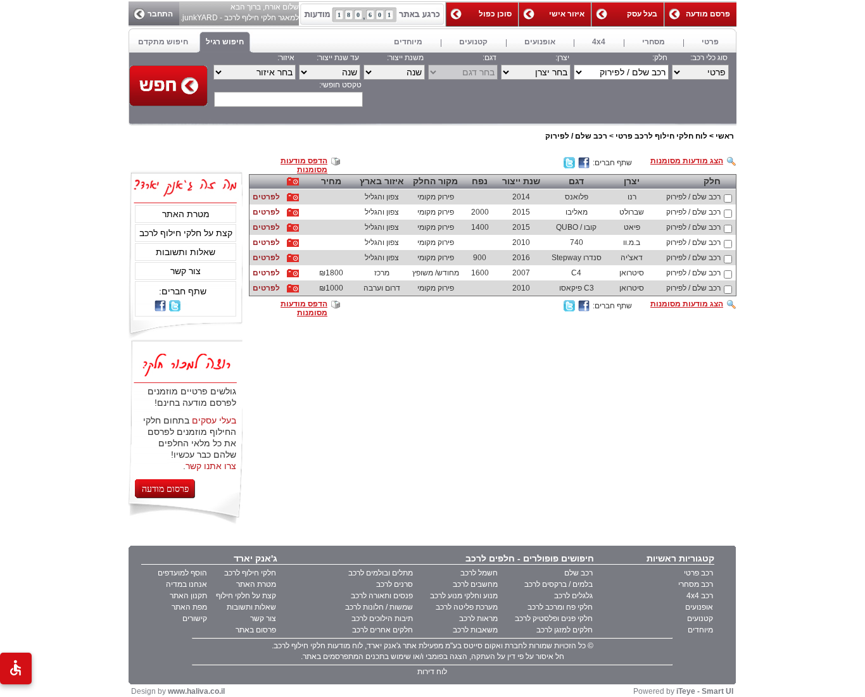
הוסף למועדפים (182, 572)
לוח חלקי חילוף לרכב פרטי (661, 136)
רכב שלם (578, 572)
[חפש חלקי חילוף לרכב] (168, 85)
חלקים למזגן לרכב (564, 629)
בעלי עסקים (214, 420)
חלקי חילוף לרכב (250, 572)
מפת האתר (189, 607)
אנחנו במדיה (186, 584)
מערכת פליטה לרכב (467, 607)
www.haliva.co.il (196, 691)
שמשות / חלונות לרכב (379, 607)
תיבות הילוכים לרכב (382, 618)
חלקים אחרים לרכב (382, 629)
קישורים (194, 618)
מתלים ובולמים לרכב (380, 572)
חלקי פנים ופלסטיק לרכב (554, 618)
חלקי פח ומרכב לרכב (560, 607)
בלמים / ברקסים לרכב (558, 584)
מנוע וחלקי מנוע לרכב (464, 595)
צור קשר (185, 271)
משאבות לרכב (475, 629)
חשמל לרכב (479, 572)
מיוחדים (700, 629)
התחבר (160, 13)
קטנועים (700, 618)
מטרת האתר (186, 214)
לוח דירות (432, 671)
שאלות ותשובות (185, 252)
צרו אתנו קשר (211, 466)
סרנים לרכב (394, 584)
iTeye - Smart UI (704, 691)
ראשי (725, 136)
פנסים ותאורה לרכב (382, 595)
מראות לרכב (478, 618)
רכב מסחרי (695, 584)
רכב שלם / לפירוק (576, 136)
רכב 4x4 (699, 595)
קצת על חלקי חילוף (246, 595)
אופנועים (699, 607)
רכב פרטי (698, 572)
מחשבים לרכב (475, 584)
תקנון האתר (188, 595)
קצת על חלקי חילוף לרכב (185, 233)
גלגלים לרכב (573, 595)
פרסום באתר (256, 629)
